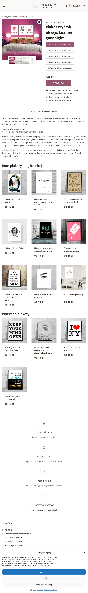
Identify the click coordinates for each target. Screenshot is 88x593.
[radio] (60, 44)
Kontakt (8, 530)
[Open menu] (4, 6)
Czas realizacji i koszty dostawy (18, 533)
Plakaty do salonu (26, 16)
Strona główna (7, 16)
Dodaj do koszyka (58, 84)
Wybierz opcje (11, 214)
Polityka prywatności (36, 590)
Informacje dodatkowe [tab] (47, 111)
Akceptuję (44, 572)
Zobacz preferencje (44, 584)
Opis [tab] (33, 111)
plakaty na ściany (56, 22)
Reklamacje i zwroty (13, 537)
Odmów (44, 578)
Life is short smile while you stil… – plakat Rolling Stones (43, 350)
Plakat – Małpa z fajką (14, 248)
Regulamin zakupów (13, 541)
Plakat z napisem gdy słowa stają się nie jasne (14, 297)
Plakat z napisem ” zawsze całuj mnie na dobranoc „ (43, 202)
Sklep (16, 16)
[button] (84, 552)
